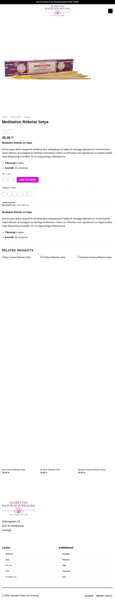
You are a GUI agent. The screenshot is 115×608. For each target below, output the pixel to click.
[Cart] (110, 11)
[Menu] (3, 10)
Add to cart (27, 180)
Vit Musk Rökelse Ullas (50, 469)
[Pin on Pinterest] (25, 194)
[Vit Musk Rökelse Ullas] (57, 361)
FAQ (7, 571)
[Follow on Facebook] (4, 538)
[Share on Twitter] (14, 194)
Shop (5, 117)
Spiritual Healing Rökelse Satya (92, 469)
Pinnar (27, 117)
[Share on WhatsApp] (4, 194)
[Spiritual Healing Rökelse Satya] (95, 361)
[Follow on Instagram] (10, 538)
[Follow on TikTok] (15, 538)
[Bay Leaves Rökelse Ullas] (19, 361)
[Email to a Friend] (20, 194)
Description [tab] (8, 205)
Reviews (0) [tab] (23, 205)
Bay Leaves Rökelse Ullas (13, 469)
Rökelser (15, 117)
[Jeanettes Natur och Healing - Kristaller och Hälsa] (57, 11)
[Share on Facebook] (9, 194)
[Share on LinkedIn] (30, 194)
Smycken (66, 571)
